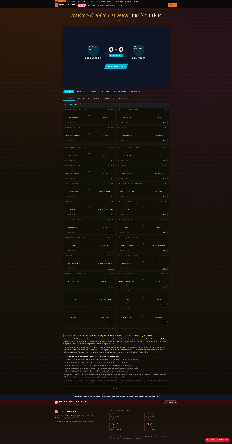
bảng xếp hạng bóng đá (151, 396)
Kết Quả (100, 5)
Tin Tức (120, 5)
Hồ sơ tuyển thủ (150, 429)
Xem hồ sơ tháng (170, 402)
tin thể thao (88, 374)
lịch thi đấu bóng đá (109, 396)
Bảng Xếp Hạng (110, 5)
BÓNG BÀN (135, 91)
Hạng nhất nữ (115, 427)
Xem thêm (115, 388)
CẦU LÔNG (105, 91)
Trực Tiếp (81, 5)
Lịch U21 (148, 419)
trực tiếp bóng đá (98, 396)
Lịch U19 (113, 419)
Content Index (78, 396)
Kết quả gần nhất (116, 429)
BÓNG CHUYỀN (120, 91)
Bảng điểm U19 (115, 417)
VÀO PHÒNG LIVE (116, 66)
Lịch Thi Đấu (91, 5)
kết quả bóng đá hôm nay (136, 396)
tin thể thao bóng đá (122, 396)
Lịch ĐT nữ (149, 427)
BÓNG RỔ (81, 91)
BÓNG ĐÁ (69, 91)
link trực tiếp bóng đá (107, 339)
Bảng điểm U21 (150, 417)
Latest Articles (87, 396)
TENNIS (93, 91)
